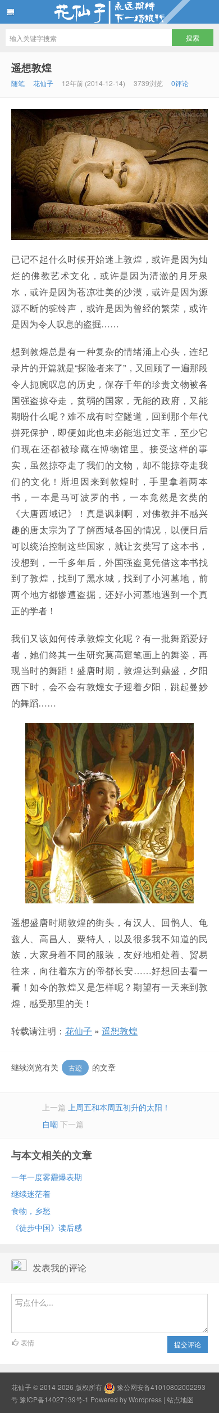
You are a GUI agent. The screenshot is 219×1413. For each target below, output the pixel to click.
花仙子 (109, 12)
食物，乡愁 (31, 1210)
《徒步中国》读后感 (46, 1227)
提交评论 (187, 1344)
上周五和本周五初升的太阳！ (119, 1107)
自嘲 (50, 1124)
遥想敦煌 (31, 67)
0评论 (180, 83)
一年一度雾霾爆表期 (46, 1176)
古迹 (75, 1067)
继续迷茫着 (31, 1193)
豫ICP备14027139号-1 (54, 1399)
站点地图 (180, 1399)
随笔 (18, 83)
